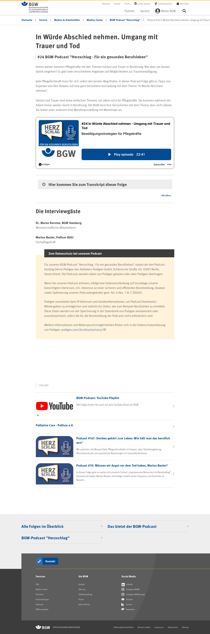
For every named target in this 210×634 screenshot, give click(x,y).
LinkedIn (129, 584)
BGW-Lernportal (42, 609)
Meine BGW (168, 11)
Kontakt (117, 3)
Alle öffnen (166, 195)
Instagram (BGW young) (135, 594)
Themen (129, 11)
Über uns (82, 589)
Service (145, 11)
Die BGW (83, 576)
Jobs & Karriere (84, 604)
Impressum (159, 627)
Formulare (40, 594)
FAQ (37, 584)
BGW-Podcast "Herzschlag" (125, 20)
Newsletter (130, 609)
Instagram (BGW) (133, 589)
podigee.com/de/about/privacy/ (82, 329)
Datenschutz (173, 627)
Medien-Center (95, 20)
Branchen (106, 3)
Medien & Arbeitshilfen (67, 20)
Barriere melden (144, 627)
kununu (129, 604)
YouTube (129, 599)
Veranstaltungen (42, 599)
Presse (127, 3)
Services (40, 576)
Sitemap (185, 627)
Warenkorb (184, 3)
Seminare (39, 604)
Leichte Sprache (144, 3)
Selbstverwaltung (85, 594)
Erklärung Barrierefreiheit (123, 627)
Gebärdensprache (165, 3)
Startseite (26, 20)
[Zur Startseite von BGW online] (34, 7)
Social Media (128, 576)
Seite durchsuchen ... (184, 11)
